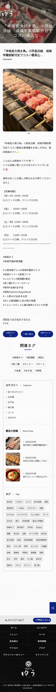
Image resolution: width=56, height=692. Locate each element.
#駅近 (41, 357)
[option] (28, 100)
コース (11, 412)
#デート (40, 364)
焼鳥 (8, 552)
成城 (19, 540)
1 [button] (27, 133)
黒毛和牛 (20, 527)
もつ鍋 (30, 559)
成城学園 (25, 521)
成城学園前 (28, 540)
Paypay (39, 527)
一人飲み (20, 508)
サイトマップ (42, 655)
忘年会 (30, 527)
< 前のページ (10, 334)
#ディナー (28, 364)
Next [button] (50, 101)
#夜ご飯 (15, 364)
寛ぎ (17, 521)
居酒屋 (33, 552)
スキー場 (17, 546)
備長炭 (16, 552)
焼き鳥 (11, 407)
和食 (41, 552)
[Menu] (50, 10)
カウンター (32, 508)
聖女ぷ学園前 (38, 521)
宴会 (22, 559)
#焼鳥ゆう (17, 357)
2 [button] (28, 133)
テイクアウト (22, 514)
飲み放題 (37, 502)
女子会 (5, 323)
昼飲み (9, 565)
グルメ (18, 565)
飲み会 (16, 533)
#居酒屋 (30, 357)
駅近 (8, 546)
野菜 (46, 502)
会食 (24, 533)
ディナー (27, 565)
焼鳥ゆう (10, 527)
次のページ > (46, 334)
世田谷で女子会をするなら (16, 319)
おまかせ (12, 417)
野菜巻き (10, 508)
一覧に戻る (28, 333)
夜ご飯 (36, 565)
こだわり (19, 502)
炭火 (8, 559)
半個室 (44, 546)
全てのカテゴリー (16, 391)
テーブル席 (33, 533)
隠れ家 (9, 502)
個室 (8, 533)
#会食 (18, 370)
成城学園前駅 (41, 540)
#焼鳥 (38, 370)
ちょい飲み (35, 514)
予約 (15, 559)
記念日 (38, 559)
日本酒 (11, 396)
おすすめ (10, 514)
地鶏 (41, 508)
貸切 (26, 546)
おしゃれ (34, 546)
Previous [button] (6, 101)
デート (45, 514)
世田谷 (25, 552)
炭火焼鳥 (10, 540)
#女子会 (28, 370)
